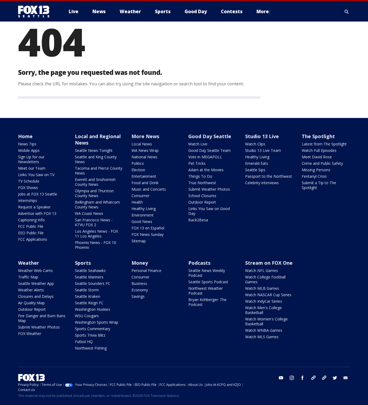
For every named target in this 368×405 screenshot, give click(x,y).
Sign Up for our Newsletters (31, 159)
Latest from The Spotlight (324, 143)
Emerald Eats (256, 163)
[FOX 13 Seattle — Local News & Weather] (36, 11)
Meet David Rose (317, 156)
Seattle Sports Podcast (208, 281)
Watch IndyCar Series (263, 301)
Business (139, 283)
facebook (302, 377)
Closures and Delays (36, 296)
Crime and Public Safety (322, 163)
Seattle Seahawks (90, 270)
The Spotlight (318, 136)
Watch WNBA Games (263, 330)
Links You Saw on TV (36, 174)
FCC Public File (30, 226)
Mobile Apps (29, 150)
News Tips (27, 143)
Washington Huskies (92, 309)
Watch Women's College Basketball (266, 321)
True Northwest (202, 182)
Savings (138, 296)
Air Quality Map (31, 302)
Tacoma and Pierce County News (98, 171)
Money (139, 263)
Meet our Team (32, 168)
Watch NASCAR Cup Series (268, 294)
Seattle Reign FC (89, 302)
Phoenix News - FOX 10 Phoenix (95, 245)
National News (144, 156)
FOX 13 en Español (147, 228)
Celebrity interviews (262, 182)
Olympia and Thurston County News (94, 193)
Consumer (140, 195)
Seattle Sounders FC (92, 283)
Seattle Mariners (89, 277)
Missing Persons (316, 169)
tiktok (313, 377)
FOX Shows (28, 187)
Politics (137, 163)
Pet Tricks (197, 163)
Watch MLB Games (262, 288)
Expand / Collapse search (346, 12)
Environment (142, 215)
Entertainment (143, 176)
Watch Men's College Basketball (263, 310)
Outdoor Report (202, 202)
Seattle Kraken (87, 296)
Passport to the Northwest (268, 176)
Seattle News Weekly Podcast (206, 273)
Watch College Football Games (265, 279)
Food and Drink (144, 182)
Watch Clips (255, 143)
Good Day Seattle (209, 136)
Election (138, 169)
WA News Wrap (145, 150)
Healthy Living (143, 208)
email (345, 377)
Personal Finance (146, 270)
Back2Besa (198, 219)
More (262, 11)
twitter (335, 377)
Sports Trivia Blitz (90, 335)
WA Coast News (89, 213)
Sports (83, 263)
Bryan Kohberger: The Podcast (207, 302)
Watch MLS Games (262, 336)
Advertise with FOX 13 (37, 213)
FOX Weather (29, 333)
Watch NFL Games (261, 270)
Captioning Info (31, 219)
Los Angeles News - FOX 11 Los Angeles (96, 234)
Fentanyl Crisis (314, 176)
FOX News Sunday (147, 234)
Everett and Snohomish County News (95, 182)
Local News (141, 143)
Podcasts (199, 263)
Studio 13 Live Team (263, 150)
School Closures (202, 195)
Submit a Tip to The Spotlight (319, 185)
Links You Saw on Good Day (209, 211)
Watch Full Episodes (319, 150)
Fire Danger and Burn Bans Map (41, 318)
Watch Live (197, 143)
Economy (139, 289)
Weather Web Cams (35, 270)
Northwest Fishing (91, 348)
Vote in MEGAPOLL (205, 156)
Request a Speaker (34, 207)
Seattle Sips (255, 169)
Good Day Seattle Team (209, 150)
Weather (28, 263)
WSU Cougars (87, 315)
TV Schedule (28, 181)
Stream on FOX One (269, 263)
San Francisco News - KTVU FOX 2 (94, 222)
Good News (141, 221)
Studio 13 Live (262, 136)
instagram (291, 377)
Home (25, 136)
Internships (27, 200)
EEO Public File (31, 232)
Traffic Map (28, 277)
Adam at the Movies (206, 169)
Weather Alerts (31, 289)
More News (145, 136)
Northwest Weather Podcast (205, 291)
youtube (281, 377)
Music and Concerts (148, 189)
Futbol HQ (84, 341)
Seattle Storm (87, 289)
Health (137, 202)
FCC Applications (32, 239)
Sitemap (138, 240)
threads (324, 377)
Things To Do (200, 176)
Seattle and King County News (96, 159)
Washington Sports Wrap (96, 322)
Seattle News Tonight (94, 150)
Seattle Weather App (36, 283)
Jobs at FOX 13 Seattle (37, 194)
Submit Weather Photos (209, 189)
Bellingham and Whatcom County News (97, 205)
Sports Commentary (92, 328)
